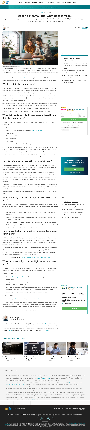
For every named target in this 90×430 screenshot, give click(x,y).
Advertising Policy (41, 414)
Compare (74, 169)
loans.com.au (75, 109)
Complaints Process (52, 415)
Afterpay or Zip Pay (36, 130)
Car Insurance (74, 403)
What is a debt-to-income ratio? (73, 58)
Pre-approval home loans (71, 217)
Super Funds (43, 403)
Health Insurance (48, 7)
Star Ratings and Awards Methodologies (74, 414)
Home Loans (13, 7)
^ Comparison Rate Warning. (67, 311)
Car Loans (26, 403)
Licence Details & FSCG (25, 414)
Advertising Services (37, 415)
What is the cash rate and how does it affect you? (12, 358)
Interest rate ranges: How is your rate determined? (36, 257)
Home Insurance (64, 403)
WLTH (46, 324)
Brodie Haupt (9, 27)
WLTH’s (9, 330)
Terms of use (17, 414)
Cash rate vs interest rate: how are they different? (33, 358)
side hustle (17, 299)
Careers (63, 414)
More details (73, 119)
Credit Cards (30, 7)
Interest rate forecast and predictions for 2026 (75, 358)
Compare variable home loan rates (73, 212)
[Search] (87, 2)
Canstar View (22, 408)
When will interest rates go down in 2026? (54, 358)
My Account (17, 408)
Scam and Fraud (58, 414)
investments (36, 299)
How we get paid (34, 414)
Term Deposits (57, 7)
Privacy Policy (10, 414)
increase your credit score (19, 277)
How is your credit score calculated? (74, 209)
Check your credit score (24, 157)
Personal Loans (21, 7)
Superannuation (38, 7)
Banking (82, 403)
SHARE (85, 27)
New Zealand (45, 415)
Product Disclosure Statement (73, 423)
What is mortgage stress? (71, 202)
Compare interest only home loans (73, 215)
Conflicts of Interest (50, 414)
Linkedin (48, 330)
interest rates (24, 78)
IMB (75, 287)
